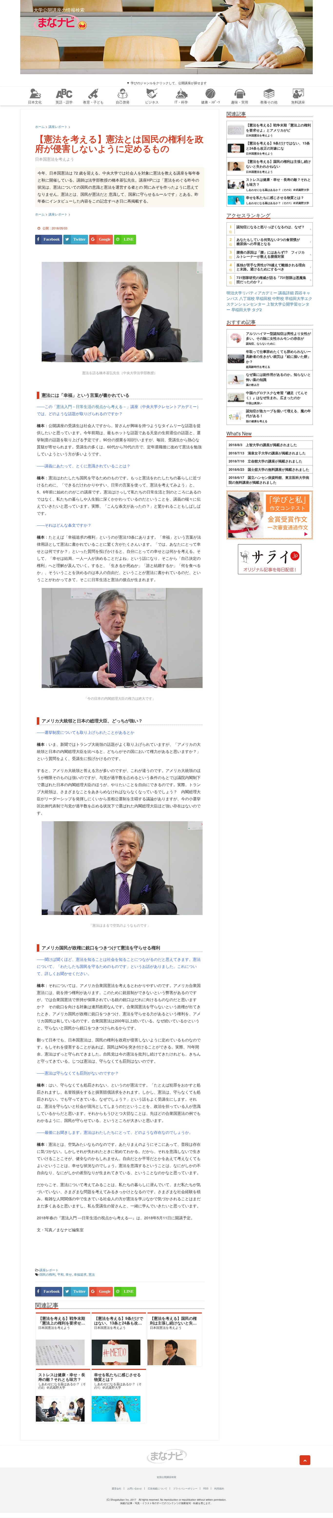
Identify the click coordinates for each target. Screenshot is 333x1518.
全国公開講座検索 (166, 1477)
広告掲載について (157, 1488)
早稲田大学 (241, 309)
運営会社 (116, 1488)
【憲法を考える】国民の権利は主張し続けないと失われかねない (173, 1322)
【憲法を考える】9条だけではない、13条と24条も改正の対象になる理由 (118, 1322)
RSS (205, 1488)
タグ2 (257, 309)
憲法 (91, 1274)
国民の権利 (47, 1274)
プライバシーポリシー (185, 1488)
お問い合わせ (134, 1488)
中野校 (278, 298)
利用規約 (219, 1488)
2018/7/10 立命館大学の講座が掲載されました (265, 461)
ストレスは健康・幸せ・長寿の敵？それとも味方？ (61, 1377)
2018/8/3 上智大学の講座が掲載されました (263, 444)
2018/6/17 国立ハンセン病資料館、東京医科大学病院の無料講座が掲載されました (269, 480)
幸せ (69, 1274)
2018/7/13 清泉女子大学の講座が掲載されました (267, 453)
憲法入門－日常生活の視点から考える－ (91, 406)
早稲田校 (263, 298)
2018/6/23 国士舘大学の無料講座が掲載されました (269, 469)
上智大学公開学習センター (267, 306)
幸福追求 (80, 1274)
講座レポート (49, 1270)
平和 (60, 1274)
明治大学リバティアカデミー (251, 293)
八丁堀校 (247, 298)
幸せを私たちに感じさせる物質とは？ (117, 1377)
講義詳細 (286, 293)
